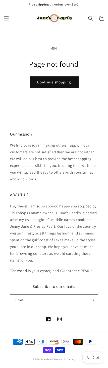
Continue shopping (54, 82)
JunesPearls (47, 359)
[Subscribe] (92, 300)
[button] (6, 18)
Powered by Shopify (65, 359)
